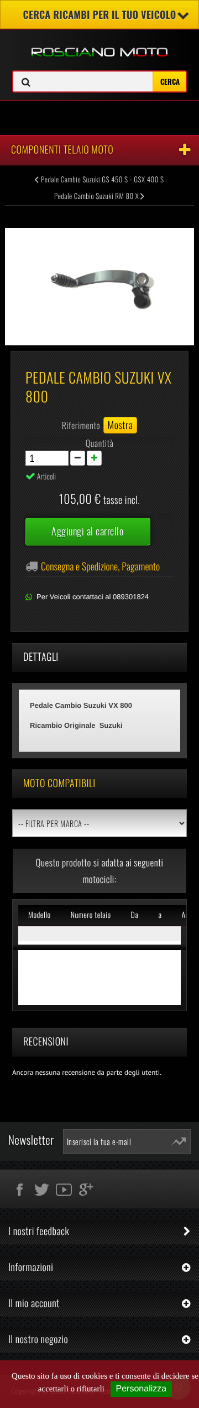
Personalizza (141, 1389)
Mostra (120, 425)
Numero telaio (91, 915)
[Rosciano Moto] (99, 44)
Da (135, 915)
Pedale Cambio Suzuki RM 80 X (97, 195)
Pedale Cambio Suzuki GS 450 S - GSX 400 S (101, 179)
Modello (39, 915)
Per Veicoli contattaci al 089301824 (92, 597)
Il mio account (34, 1303)
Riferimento (81, 425)
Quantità (100, 443)
